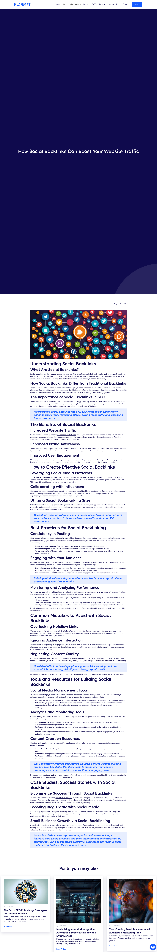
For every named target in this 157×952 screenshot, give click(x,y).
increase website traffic (66, 435)
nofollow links (62, 631)
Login (136, 4)
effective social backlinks (48, 477)
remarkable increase (64, 798)
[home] (22, 4)
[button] (72, 4)
